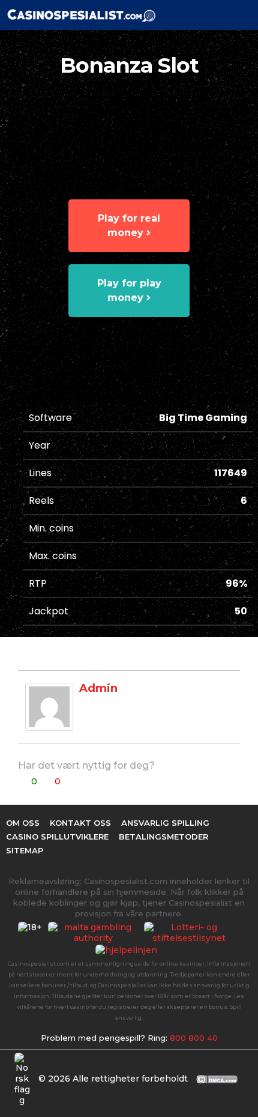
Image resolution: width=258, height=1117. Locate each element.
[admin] (49, 706)
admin (98, 688)
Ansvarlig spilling (165, 823)
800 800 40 (194, 1038)
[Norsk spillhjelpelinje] (129, 949)
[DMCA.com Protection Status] (217, 1078)
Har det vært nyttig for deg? (86, 765)
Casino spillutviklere (57, 836)
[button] (223, 15)
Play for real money (129, 225)
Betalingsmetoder (163, 836)
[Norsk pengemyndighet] (192, 932)
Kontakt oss (80, 823)
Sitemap (24, 850)
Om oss (23, 823)
